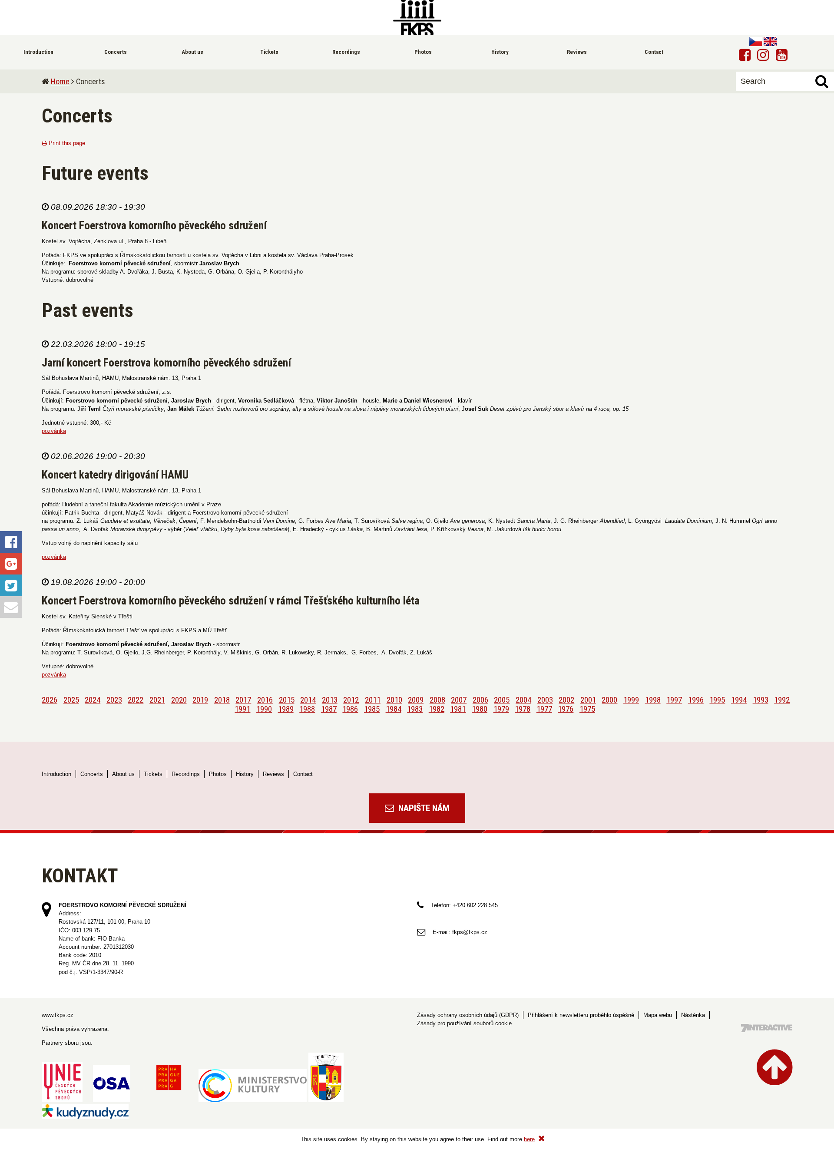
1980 (479, 709)
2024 (92, 700)
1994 (739, 700)
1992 (782, 700)
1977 (544, 709)
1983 (415, 709)
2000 (609, 700)
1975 (587, 709)
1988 (307, 709)
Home (60, 81)
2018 (222, 700)
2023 (114, 700)
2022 (135, 700)
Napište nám (423, 808)
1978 (522, 709)
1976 (565, 709)
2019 (200, 700)
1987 (329, 709)
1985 (372, 709)
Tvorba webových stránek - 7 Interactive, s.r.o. (766, 1028)
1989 (286, 709)
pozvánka (54, 431)
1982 (436, 709)
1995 (717, 700)
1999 (631, 700)
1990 (264, 709)
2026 (49, 700)
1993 (760, 700)
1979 (501, 709)
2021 (157, 700)
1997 (674, 700)
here (529, 1139)
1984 (393, 709)
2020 (179, 700)
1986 (350, 709)
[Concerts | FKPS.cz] (417, 17)
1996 (696, 700)
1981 (458, 709)
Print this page (66, 143)
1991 (242, 709)
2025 (71, 700)
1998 (653, 700)
